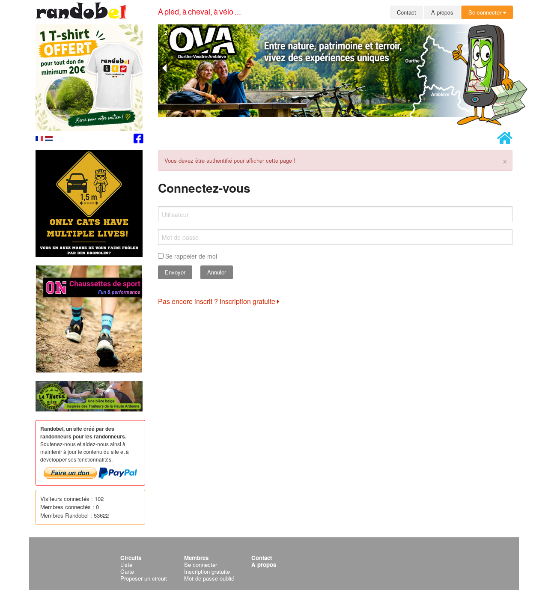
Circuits (130, 558)
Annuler (216, 272)
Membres (196, 558)
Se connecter (485, 12)
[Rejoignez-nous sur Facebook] (138, 140)
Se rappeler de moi (190, 256)
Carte (127, 571)
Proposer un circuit (143, 578)
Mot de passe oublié (209, 578)
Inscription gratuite (207, 571)
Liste (126, 564)
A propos (442, 12)
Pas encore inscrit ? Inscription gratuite (217, 301)
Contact (406, 12)
